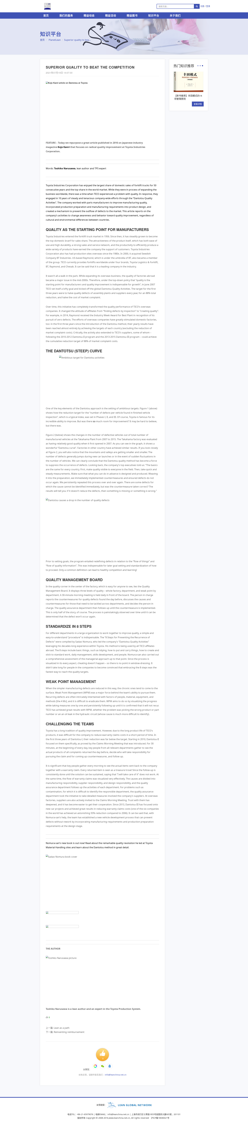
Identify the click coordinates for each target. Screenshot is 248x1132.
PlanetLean (55, 39)
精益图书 (132, 15)
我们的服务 (66, 15)
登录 (208, 6)
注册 (202, 6)
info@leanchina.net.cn (115, 1074)
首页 (46, 15)
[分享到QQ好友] (110, 1066)
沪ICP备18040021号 (160, 1118)
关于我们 (175, 15)
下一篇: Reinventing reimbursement (65, 1032)
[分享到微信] (95, 1066)
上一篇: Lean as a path (57, 1027)
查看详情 (198, 104)
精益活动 (110, 15)
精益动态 (89, 15)
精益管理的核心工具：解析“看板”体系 (188, 97)
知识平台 (153, 15)
